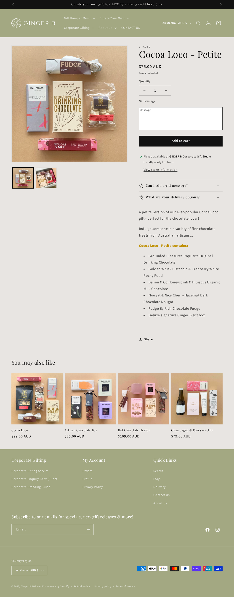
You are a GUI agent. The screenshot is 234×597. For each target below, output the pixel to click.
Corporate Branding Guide (30, 487)
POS (34, 586)
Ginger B (26, 586)
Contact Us (161, 495)
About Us (160, 503)
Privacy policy (102, 586)
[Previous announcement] (13, 4)
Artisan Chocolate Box (81, 430)
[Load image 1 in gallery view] (23, 178)
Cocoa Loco (19, 430)
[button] (79, 18)
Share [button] (148, 339)
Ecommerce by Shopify (55, 586)
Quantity (144, 81)
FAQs (156, 479)
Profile (87, 479)
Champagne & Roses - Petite (192, 430)
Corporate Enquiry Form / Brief (34, 479)
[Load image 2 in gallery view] (46, 178)
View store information (160, 170)
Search (158, 471)
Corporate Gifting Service (30, 471)
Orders (87, 471)
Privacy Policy (92, 487)
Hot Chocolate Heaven (134, 430)
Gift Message (147, 101)
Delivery (159, 487)
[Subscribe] (88, 529)
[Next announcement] (221, 4)
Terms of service (125, 586)
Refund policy (82, 586)
